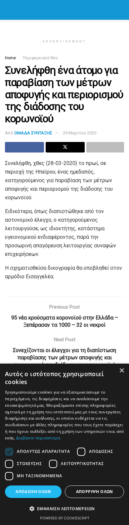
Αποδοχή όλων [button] (33, 491)
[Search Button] (121, 10)
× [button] (121, 370)
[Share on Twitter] (65, 147)
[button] (64, 509)
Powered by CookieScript (64, 517)
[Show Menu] (8, 10)
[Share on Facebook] (24, 147)
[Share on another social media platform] (105, 147)
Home (10, 58)
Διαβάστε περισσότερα (38, 438)
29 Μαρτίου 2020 (79, 132)
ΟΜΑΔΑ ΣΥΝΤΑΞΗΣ (33, 132)
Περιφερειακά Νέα (40, 58)
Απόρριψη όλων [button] (94, 491)
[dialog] (64, 444)
